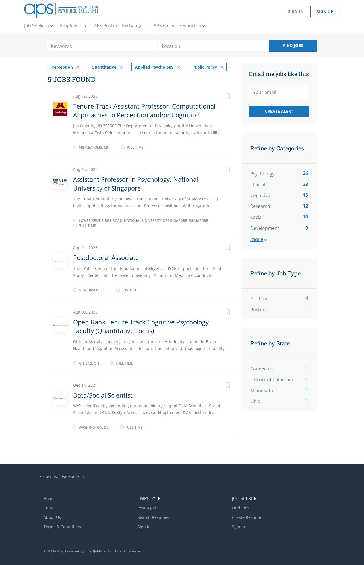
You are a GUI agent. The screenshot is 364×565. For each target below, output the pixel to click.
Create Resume (246, 517)
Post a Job (147, 508)
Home (49, 498)
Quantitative (104, 67)
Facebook (71, 476)
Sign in (295, 11)
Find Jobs (293, 45)
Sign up (325, 11)
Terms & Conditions (62, 526)
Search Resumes (153, 517)
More (256, 239)
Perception (62, 67)
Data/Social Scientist (103, 395)
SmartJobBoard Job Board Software (112, 551)
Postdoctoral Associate (106, 257)
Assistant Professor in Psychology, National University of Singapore (135, 183)
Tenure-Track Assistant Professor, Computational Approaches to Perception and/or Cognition (144, 110)
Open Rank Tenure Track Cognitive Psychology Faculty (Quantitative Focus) (141, 326)
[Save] (222, 97)
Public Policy (204, 67)
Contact (51, 508)
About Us (52, 517)
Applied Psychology (154, 67)
